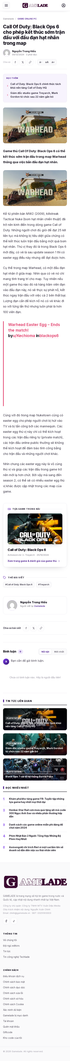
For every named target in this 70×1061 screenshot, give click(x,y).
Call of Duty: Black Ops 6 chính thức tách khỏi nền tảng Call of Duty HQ (35, 86)
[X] (23, 62)
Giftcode (7, 1032)
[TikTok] (14, 921)
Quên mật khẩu (11, 1026)
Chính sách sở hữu (13, 998)
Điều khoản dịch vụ (13, 976)
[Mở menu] (6, 5)
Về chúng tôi (10, 940)
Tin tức (7, 951)
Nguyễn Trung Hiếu (24, 51)
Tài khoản (8, 1021)
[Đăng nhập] (63, 5)
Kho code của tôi (12, 1038)
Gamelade (8, 18)
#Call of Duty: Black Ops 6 (18, 584)
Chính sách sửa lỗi (13, 993)
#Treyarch (43, 584)
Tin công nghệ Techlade (16, 957)
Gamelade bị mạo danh (15, 1015)
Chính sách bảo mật (14, 982)
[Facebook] (15, 62)
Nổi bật (45, 651)
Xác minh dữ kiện (12, 1010)
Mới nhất (59, 651)
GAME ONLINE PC (27, 18)
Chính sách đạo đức (14, 987)
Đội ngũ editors (11, 945)
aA (47, 62)
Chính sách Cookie (13, 1004)
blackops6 (49, 335)
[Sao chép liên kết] (30, 62)
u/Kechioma (24, 335)
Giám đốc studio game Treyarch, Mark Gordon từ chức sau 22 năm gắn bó (34, 95)
